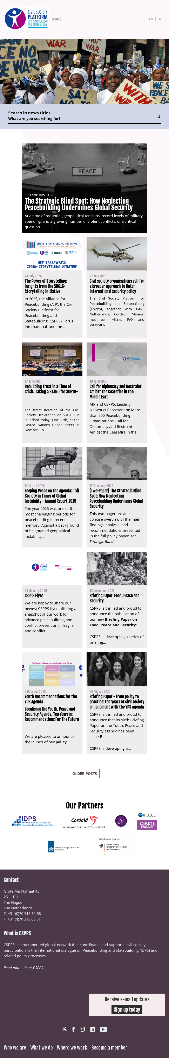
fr (159, 19)
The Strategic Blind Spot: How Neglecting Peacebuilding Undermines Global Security (79, 204)
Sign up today (127, 1010)
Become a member (109, 1048)
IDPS (145, 950)
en (151, 19)
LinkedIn (92, 1029)
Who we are (15, 1048)
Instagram (82, 1029)
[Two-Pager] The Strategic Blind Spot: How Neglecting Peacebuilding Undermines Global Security (116, 498)
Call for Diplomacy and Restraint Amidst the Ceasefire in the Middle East (116, 391)
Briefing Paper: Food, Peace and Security (115, 598)
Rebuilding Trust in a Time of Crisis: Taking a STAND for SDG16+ (51, 389)
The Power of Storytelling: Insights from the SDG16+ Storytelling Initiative (46, 286)
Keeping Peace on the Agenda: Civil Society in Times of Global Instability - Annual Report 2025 (52, 496)
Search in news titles (29, 113)
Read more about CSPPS (23, 967)
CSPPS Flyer (34, 595)
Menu (55, 19)
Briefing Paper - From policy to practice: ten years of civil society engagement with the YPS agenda (117, 702)
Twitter (64, 1029)
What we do (41, 1048)
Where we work (72, 1048)
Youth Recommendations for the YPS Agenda (51, 699)
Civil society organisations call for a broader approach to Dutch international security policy (117, 286)
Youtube (103, 1029)
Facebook (73, 1029)
